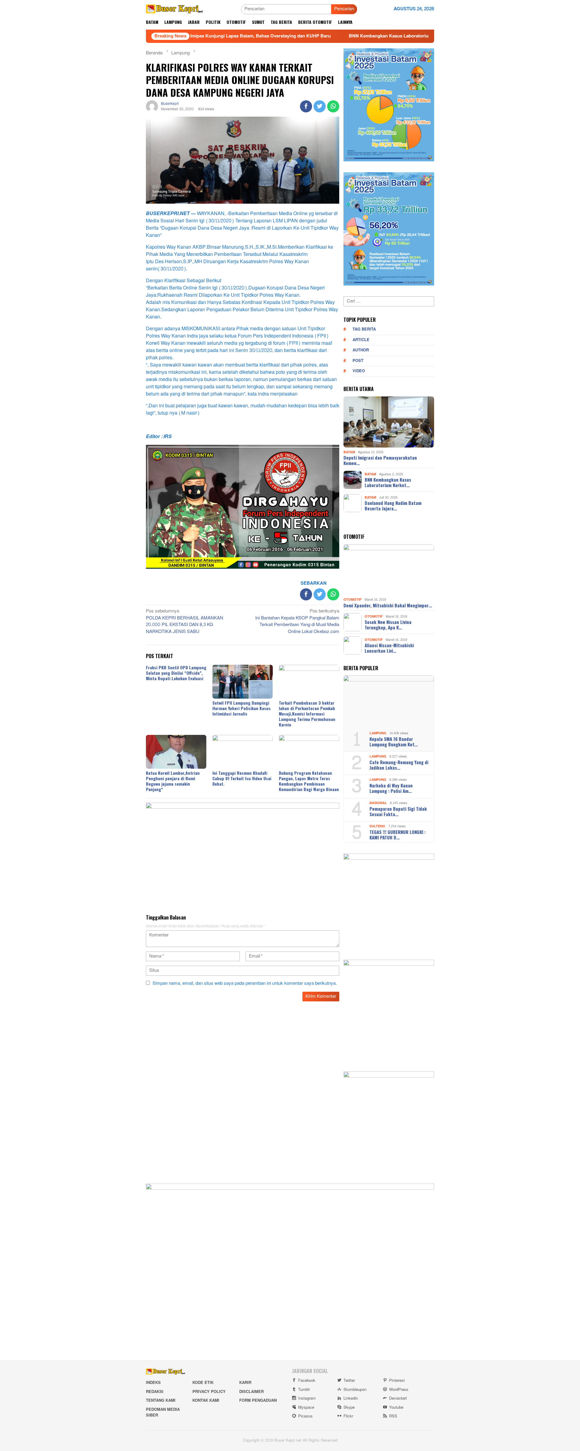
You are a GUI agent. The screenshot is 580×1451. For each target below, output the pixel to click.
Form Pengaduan (258, 1400)
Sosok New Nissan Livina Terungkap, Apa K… (388, 624)
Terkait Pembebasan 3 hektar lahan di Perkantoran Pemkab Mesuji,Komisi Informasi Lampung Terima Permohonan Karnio (307, 714)
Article (361, 340)
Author (361, 350)
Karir (245, 1382)
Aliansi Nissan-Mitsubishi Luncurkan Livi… (389, 647)
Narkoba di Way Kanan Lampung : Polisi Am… (391, 788)
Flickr (348, 1416)
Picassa (305, 1416)
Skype (349, 1407)
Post (358, 360)
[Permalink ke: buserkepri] (152, 108)
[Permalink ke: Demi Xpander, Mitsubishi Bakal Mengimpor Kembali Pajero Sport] (388, 570)
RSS (393, 1416)
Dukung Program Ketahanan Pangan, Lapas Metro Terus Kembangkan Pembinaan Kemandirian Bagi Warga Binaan (309, 781)
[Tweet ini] (320, 106)
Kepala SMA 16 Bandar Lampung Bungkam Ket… (393, 741)
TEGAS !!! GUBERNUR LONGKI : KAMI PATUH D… (397, 834)
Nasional (378, 803)
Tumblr (304, 1389)
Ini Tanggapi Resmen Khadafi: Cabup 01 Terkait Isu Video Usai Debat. (241, 778)
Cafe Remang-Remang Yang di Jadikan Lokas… (398, 764)
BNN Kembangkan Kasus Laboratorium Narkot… (388, 482)
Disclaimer (251, 1391)
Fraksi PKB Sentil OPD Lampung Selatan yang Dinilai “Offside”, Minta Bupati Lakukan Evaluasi (176, 672)
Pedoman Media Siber (163, 1412)
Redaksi (154, 1391)
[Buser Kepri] (174, 10)
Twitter (349, 1380)
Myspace (306, 1407)
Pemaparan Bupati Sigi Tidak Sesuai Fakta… (398, 811)
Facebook (306, 1380)
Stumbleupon (354, 1389)
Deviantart (398, 1398)
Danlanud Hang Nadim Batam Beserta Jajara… (393, 505)
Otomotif (352, 600)
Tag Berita (364, 329)
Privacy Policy (209, 1391)
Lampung (377, 733)
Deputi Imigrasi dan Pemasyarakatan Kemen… (380, 460)
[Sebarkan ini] (306, 106)
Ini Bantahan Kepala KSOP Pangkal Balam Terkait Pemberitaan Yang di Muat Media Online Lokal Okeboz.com (297, 622)
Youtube (396, 1407)
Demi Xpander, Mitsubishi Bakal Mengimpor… (387, 605)
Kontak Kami (205, 1400)
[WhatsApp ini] (333, 106)
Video (359, 371)
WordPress (398, 1389)
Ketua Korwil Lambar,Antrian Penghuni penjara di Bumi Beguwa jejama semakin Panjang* (173, 781)
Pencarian (344, 9)
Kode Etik (203, 1382)
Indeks (153, 1382)
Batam (349, 452)
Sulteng (377, 826)
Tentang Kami (161, 1400)
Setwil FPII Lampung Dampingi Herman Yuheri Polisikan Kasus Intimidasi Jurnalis (241, 708)
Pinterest (397, 1380)
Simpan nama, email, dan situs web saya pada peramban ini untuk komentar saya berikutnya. (245, 983)
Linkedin (350, 1398)
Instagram (307, 1398)
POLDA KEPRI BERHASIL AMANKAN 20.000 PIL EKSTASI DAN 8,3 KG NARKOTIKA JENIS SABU (184, 622)
